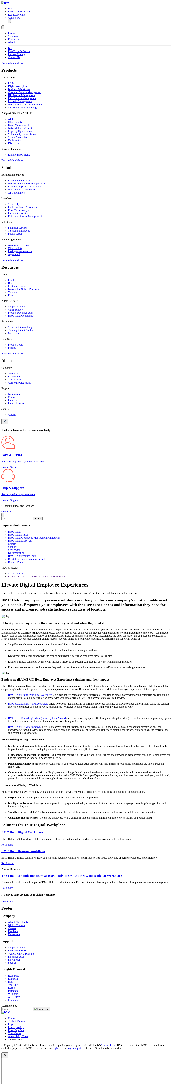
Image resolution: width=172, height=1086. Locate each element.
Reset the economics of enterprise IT (27, 558)
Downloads (14, 959)
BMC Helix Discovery (20, 540)
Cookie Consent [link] (15, 1039)
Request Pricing (16, 14)
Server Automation (18, 137)
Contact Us (14, 17)
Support (12, 546)
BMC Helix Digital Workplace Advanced (30, 694)
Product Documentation (20, 312)
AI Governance (16, 192)
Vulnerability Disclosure (21, 953)
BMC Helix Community (21, 315)
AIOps (11, 119)
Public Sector (15, 233)
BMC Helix (14, 531)
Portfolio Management (20, 101)
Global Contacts (16, 925)
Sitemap (12, 962)
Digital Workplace (17, 86)
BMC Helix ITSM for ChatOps (24, 726)
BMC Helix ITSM (18, 534)
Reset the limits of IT (19, 180)
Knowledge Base (17, 950)
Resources (13, 39)
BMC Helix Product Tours (22, 555)
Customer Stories (17, 286)
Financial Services (17, 227)
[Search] (9, 21)
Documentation (16, 552)
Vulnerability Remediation (22, 134)
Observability (15, 122)
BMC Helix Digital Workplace (22, 832)
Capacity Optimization (20, 131)
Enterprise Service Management (25, 216)
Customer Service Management (24, 92)
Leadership (14, 376)
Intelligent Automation (20, 251)
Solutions (13, 36)
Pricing (12, 347)
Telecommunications (19, 230)
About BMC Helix (18, 922)
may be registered (76, 1048)
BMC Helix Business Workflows (23, 851)
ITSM (11, 83)
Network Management (20, 128)
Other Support (15, 309)
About (11, 42)
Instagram (13, 990)
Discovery (13, 143)
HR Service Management (21, 95)
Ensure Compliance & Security (24, 186)
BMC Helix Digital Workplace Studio (28, 703)
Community (14, 1000)
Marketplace (14, 333)
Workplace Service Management (25, 104)
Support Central (16, 306)
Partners (12, 400)
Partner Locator (16, 403)
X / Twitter (14, 996)
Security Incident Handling (22, 107)
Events (11, 295)
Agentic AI (14, 254)
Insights (12, 279)
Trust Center (14, 379)
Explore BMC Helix (19, 154)
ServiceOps (14, 204)
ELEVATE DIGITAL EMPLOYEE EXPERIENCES (37, 576)
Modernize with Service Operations (27, 183)
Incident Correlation (18, 213)
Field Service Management (22, 98)
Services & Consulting (20, 327)
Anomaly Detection (18, 245)
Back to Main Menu (12, 63)
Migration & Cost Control (21, 189)
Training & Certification (20, 330)
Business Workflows (19, 89)
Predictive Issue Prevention (22, 207)
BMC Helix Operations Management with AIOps (34, 537)
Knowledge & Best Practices (23, 289)
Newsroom (14, 394)
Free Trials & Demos (19, 11)
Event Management (18, 125)
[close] (2, 515)
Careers (12, 414)
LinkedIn (13, 978)
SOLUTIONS (15, 573)
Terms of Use (108, 1045)
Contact (12, 397)
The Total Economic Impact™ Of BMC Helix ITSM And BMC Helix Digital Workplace (61, 875)
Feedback (13, 931)
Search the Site (9, 1005)
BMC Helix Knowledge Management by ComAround (37, 718)
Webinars (13, 292)
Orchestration (15, 140)
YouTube (13, 984)
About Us (13, 373)
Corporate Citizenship (19, 382)
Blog (10, 8)
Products (12, 33)
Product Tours (15, 344)
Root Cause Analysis (19, 210)
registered (58, 1048)
